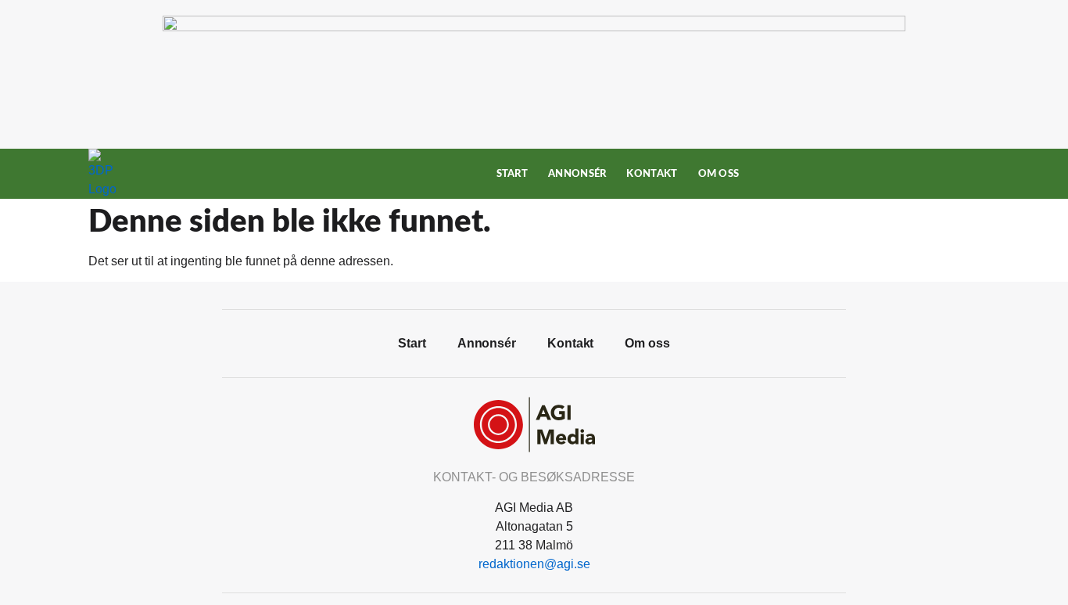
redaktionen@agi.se (534, 564)
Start (512, 173)
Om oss (719, 173)
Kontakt (651, 173)
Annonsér (577, 173)
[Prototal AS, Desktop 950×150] (534, 27)
